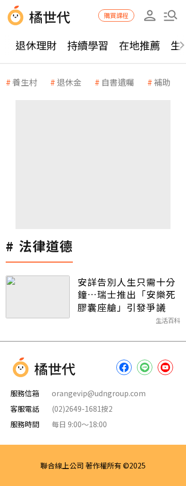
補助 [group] (162, 82)
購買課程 (116, 15)
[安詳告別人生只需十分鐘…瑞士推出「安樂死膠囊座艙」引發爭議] (38, 297)
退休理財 (36, 45)
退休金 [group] (69, 82)
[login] (150, 15)
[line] (144, 367)
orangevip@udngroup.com (99, 393)
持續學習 (88, 45)
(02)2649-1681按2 (82, 408)
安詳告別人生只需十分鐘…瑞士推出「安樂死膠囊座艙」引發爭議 (127, 294)
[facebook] (124, 367)
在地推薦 (139, 45)
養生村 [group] (24, 82)
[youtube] (165, 367)
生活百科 (168, 320)
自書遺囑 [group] (117, 82)
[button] (170, 15)
